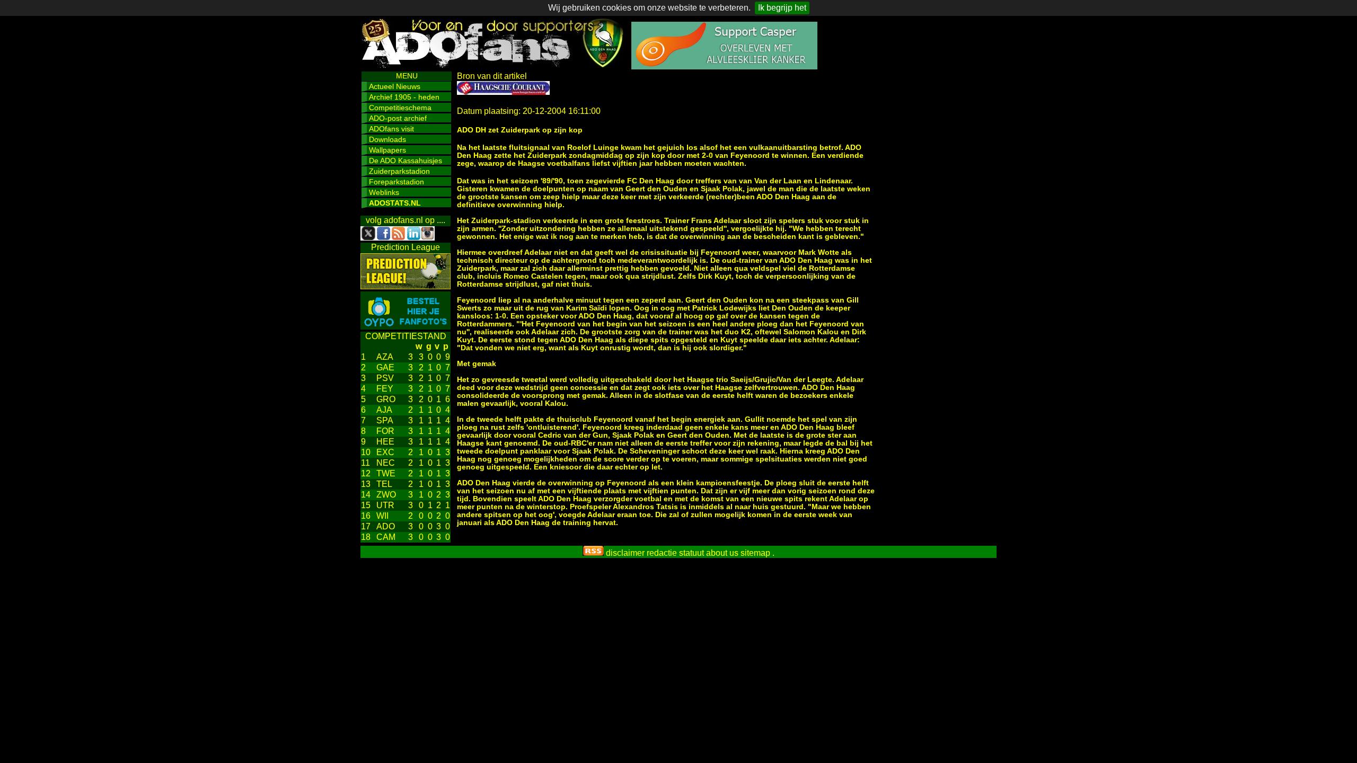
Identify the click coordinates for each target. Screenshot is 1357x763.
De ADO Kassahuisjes (405, 160)
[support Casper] (724, 66)
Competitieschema (400, 107)
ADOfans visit (391, 129)
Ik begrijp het (782, 7)
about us (722, 552)
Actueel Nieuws (394, 86)
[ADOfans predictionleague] (405, 286)
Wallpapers (387, 150)
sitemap (755, 552)
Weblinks (384, 192)
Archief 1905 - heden (404, 97)
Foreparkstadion (396, 182)
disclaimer (625, 552)
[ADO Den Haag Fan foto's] (405, 326)
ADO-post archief (398, 118)
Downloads (387, 139)
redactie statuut (675, 552)
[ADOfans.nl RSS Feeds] (593, 552)
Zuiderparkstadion (399, 171)
